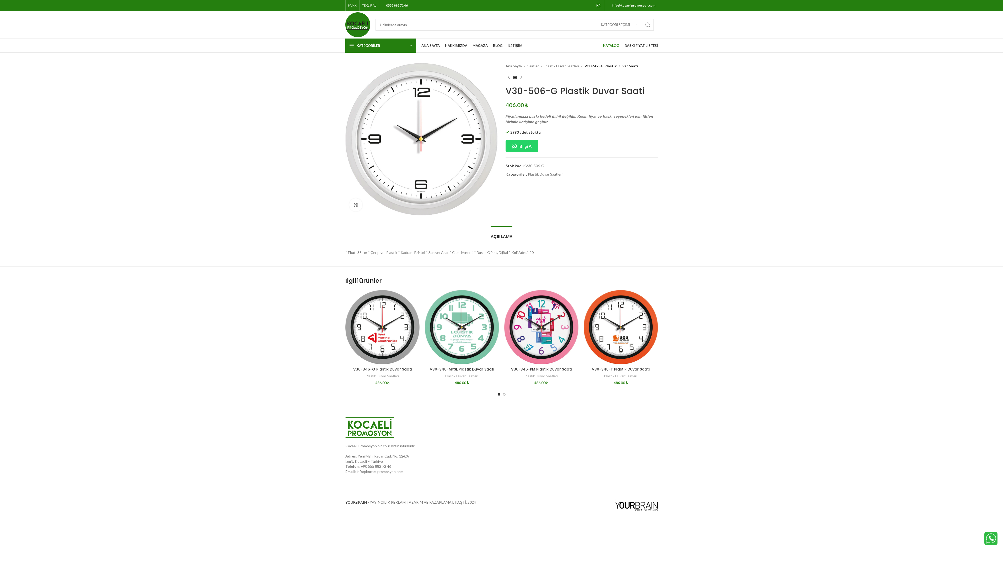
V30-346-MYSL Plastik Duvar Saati (462, 369)
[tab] (501, 234)
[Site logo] (357, 24)
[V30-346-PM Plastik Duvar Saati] (541, 327)
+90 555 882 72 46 (376, 466)
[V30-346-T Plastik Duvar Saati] (621, 327)
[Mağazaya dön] (515, 77)
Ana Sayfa (514, 66)
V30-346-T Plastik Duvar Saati (621, 369)
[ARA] (648, 25)
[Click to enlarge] (355, 204)
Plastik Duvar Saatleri (561, 66)
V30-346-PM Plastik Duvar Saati (541, 369)
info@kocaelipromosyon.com (380, 471)
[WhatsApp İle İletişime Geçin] (990, 538)
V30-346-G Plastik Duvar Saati (382, 369)
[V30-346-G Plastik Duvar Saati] (382, 327)
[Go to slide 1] (499, 394)
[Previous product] (509, 77)
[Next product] (521, 77)
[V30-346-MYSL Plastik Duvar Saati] (462, 327)
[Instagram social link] (598, 5)
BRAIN (356, 502)
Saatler (533, 66)
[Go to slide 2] (504, 394)
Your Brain (391, 446)
